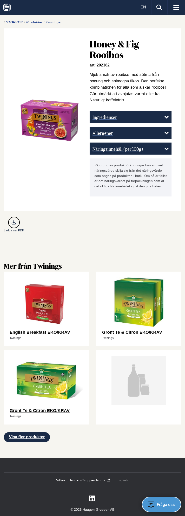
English (122, 480)
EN (143, 7)
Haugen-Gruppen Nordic (87, 480)
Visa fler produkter (27, 437)
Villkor (60, 480)
